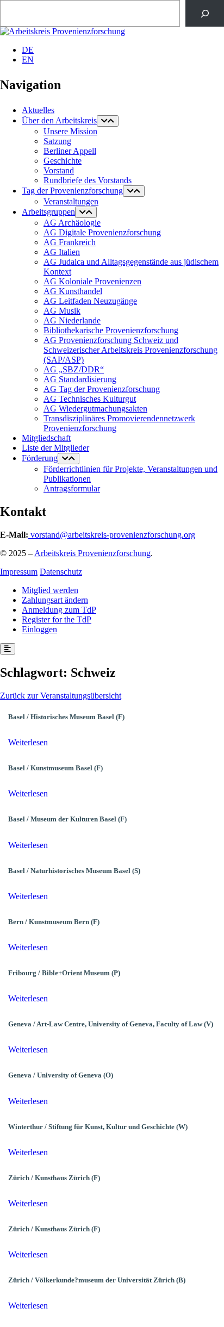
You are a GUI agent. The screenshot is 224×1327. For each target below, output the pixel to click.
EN (28, 59)
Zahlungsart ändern (55, 600)
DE (28, 49)
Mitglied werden (50, 590)
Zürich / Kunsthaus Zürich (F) (54, 1178)
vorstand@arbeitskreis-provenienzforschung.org (112, 534)
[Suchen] (204, 13)
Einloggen (39, 629)
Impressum (19, 571)
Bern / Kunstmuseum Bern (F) (53, 922)
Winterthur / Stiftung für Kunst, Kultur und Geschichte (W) (98, 1127)
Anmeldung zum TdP (59, 609)
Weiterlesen (28, 742)
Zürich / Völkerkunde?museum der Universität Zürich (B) (96, 1280)
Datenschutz (61, 571)
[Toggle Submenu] (108, 121)
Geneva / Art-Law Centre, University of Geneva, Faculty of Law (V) (110, 1024)
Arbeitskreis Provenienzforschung (92, 553)
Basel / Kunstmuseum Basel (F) (55, 768)
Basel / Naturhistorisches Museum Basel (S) (74, 871)
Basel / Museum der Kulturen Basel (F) (67, 819)
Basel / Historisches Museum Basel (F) (66, 717)
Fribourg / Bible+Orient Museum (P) (64, 973)
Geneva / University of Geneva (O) (60, 1075)
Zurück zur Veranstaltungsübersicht (60, 695)
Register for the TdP (56, 619)
